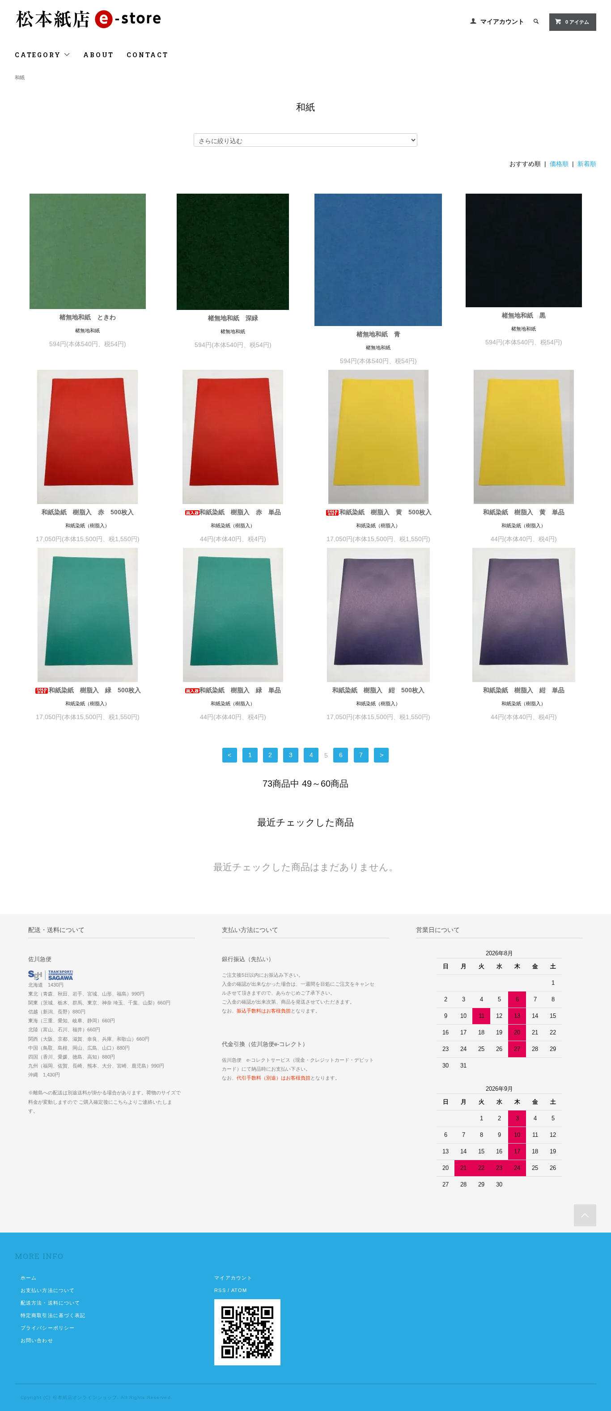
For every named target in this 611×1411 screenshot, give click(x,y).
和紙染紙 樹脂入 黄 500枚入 (385, 512)
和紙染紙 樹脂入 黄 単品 (523, 512)
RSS (219, 1290)
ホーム (29, 1277)
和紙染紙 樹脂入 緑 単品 (240, 690)
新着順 (586, 163)
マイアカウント (502, 21)
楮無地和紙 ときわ (87, 317)
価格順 (559, 163)
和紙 (20, 77)
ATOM (239, 1290)
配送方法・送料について (50, 1302)
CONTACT (148, 55)
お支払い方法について (48, 1290)
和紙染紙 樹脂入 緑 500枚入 (95, 690)
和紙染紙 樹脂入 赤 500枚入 (88, 512)
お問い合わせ (37, 1340)
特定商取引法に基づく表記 (53, 1315)
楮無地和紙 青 (378, 334)
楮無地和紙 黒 (524, 315)
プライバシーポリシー (48, 1327)
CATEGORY (39, 55)
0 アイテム (577, 22)
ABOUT (98, 55)
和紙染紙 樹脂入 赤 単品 (240, 512)
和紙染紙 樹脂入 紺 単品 (523, 690)
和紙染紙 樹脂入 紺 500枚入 (378, 690)
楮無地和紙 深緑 (233, 318)
